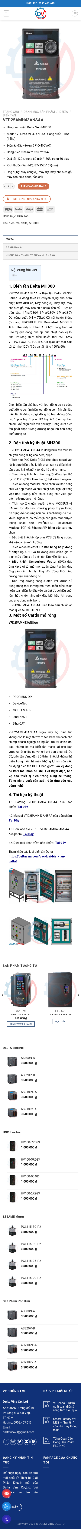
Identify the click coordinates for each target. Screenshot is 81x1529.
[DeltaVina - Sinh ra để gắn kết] (40, 13)
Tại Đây (60, 843)
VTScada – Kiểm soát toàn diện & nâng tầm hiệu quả (65, 1406)
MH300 (34, 223)
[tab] (40, 239)
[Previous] (3, 1002)
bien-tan (14, 223)
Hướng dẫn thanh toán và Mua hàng (30, 255)
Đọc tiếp (60, 1021)
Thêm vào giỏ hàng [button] (21, 1024)
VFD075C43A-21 (21, 1014)
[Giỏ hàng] (75, 13)
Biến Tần (9, 115)
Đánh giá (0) (14, 247)
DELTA (63, 112)
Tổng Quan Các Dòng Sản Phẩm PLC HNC (63, 1442)
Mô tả (10, 239)
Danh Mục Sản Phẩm (39, 112)
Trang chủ (11, 112)
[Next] (78, 1002)
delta (24, 223)
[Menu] (6, 13)
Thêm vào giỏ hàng (33, 186)
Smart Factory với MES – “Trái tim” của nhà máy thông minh (65, 1424)
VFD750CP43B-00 (60, 1014)
